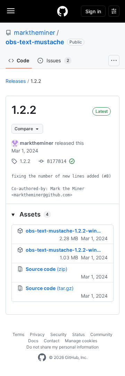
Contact (51, 340)
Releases (16, 81)
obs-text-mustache (35, 42)
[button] (62, 214)
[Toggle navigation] (11, 11)
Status (78, 334)
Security (58, 334)
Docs (33, 340)
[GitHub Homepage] (42, 357)
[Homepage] (62, 11)
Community (101, 334)
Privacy (37, 334)
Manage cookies (81, 340)
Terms (18, 334)
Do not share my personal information (62, 347)
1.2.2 (36, 81)
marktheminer (34, 32)
